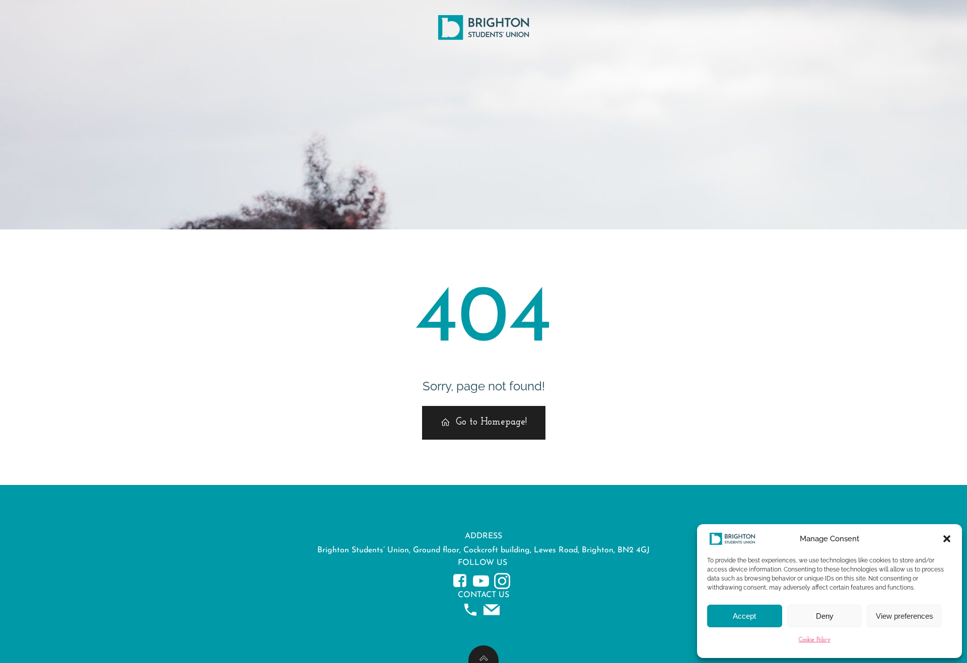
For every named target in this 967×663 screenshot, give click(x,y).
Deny (825, 616)
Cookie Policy (815, 640)
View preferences (904, 616)
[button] (947, 539)
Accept (744, 616)
